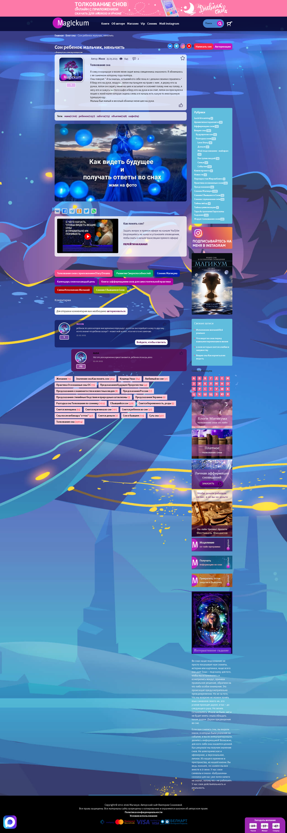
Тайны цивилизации (206, 207)
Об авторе (118, 23)
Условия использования (143, 816)
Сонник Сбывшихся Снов (110, 290)
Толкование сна (69, 421)
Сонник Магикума (167, 273)
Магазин (133, 23)
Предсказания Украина (150, 397)
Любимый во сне (156, 378)
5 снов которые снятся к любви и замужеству (212, 348)
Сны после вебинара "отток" (74, 415)
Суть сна (156, 415)
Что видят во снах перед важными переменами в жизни (212, 340)
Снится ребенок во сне (137, 409)
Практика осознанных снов (210, 183)
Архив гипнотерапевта (208, 122)
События (204, 166)
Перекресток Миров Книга (209, 179)
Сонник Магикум (205, 191)
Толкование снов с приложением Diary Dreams (83, 273)
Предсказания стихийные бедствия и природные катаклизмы (93, 397)
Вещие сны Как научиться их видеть (210, 357)
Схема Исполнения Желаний (73, 290)
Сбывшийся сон (122, 403)
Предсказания (203, 187)
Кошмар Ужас (130, 378)
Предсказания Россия (137, 391)
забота (103, 116)
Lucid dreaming (203, 118)
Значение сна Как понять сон (95, 378)
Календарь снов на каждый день (76, 281)
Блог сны (71, 35)
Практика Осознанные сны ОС (75, 385)
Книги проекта (203, 170)
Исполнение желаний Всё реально (209, 331)
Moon (101, 58)
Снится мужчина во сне (101, 409)
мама (70, 116)
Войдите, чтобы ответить (151, 342)
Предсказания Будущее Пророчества (123, 385)
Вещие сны (202, 130)
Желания (63, 378)
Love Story (204, 142)
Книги (105, 23)
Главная (59, 35)
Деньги (202, 146)
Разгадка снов (205, 138)
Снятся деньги (108, 415)
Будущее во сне (206, 134)
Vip (143, 23)
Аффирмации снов (206, 126)
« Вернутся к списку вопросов (69, 52)
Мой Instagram (169, 23)
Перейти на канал (135, 244)
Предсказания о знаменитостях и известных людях (87, 391)
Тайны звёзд (202, 203)
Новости (200, 174)
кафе (134, 116)
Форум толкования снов (209, 219)
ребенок (87, 116)
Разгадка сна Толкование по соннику (80, 403)
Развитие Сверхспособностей (133, 273)
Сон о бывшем (133, 415)
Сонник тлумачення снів (209, 199)
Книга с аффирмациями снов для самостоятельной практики (136, 281)
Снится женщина (68, 409)
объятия (119, 116)
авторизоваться (116, 311)
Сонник (152, 23)
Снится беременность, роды (156, 403)
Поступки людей (208, 158)
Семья (202, 162)
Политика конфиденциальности (143, 812)
